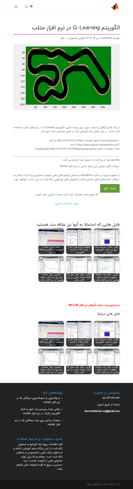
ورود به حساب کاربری (66, 203)
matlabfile (106, 38)
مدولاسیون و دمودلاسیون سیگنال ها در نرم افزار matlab (38, 400)
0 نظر (63, 38)
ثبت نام (110, 188)
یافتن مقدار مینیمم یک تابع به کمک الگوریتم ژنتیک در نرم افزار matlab (40, 411)
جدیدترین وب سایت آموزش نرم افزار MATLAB (94, 305)
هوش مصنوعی (77, 38)
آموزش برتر (93, 484)
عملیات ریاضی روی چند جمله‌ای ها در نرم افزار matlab (37, 422)
